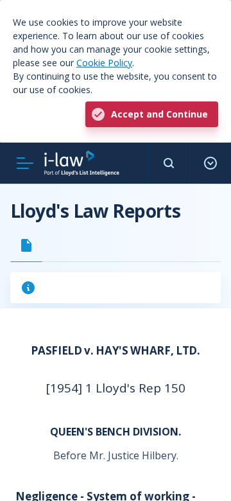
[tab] (26, 245)
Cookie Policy (104, 63)
